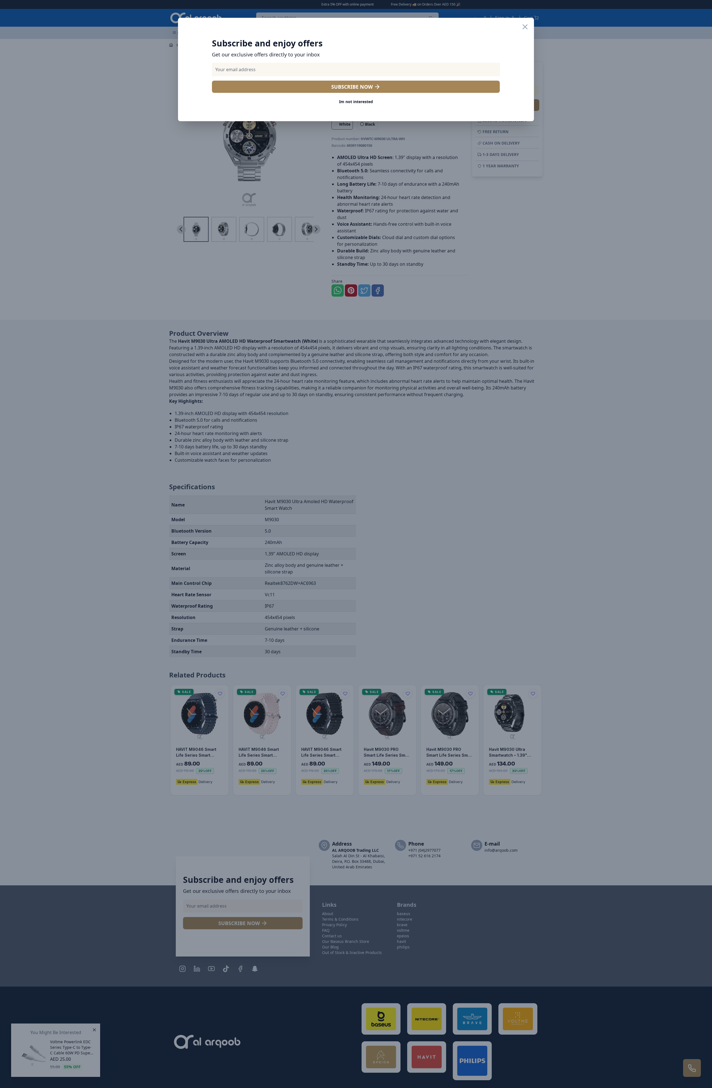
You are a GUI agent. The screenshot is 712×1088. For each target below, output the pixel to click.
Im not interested (356, 101)
